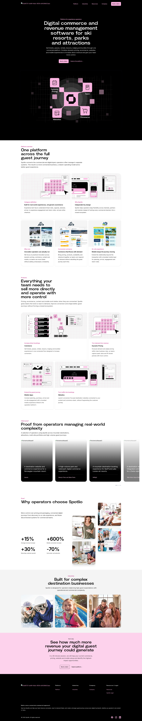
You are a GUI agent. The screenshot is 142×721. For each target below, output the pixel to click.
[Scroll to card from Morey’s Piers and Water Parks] (117, 485)
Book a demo (116, 4)
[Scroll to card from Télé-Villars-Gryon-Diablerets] (120, 485)
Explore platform (77, 667)
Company (104, 4)
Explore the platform (77, 61)
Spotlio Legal (109, 693)
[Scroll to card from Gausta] (116, 485)
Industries (85, 4)
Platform (75, 4)
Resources (95, 4)
